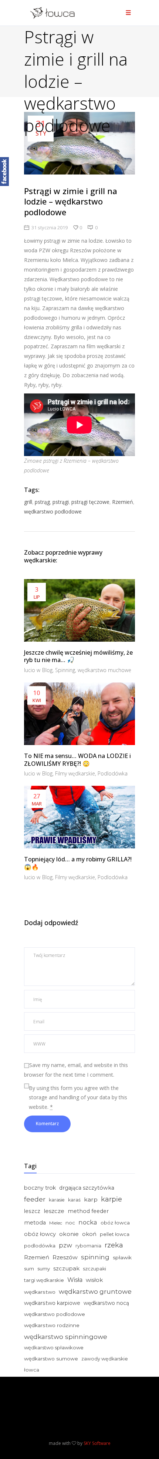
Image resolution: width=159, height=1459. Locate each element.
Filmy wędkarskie (75, 773)
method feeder (88, 1211)
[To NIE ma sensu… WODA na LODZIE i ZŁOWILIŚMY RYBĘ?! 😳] (79, 713)
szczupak (66, 1268)
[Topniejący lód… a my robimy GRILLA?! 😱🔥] (79, 817)
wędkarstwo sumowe (51, 1359)
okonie (69, 1233)
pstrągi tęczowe (90, 501)
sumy (43, 1269)
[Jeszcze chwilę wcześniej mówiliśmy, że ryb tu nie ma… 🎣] (79, 610)
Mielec (55, 1223)
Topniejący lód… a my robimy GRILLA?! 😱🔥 (78, 863)
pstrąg (42, 501)
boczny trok (40, 1187)
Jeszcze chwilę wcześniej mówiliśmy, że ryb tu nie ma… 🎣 (78, 656)
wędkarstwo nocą (106, 1303)
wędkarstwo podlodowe (53, 511)
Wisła (74, 1279)
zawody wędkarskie (104, 1359)
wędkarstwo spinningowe (65, 1336)
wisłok (94, 1280)
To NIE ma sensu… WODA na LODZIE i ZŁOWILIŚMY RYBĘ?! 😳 (77, 760)
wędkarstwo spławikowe (54, 1347)
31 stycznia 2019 (49, 227)
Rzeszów (65, 1257)
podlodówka (39, 1246)
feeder (34, 1199)
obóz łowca (115, 1223)
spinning (95, 1257)
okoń (89, 1234)
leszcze (54, 1210)
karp (91, 1199)
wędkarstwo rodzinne (52, 1325)
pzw (65, 1245)
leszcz (32, 1211)
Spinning (65, 670)
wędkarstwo (39, 1292)
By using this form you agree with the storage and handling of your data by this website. (78, 1097)
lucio (30, 670)
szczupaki (94, 1269)
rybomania (88, 1246)
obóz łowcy (40, 1234)
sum (29, 1269)
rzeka (114, 1245)
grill (28, 501)
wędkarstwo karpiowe (52, 1303)
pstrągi (61, 501)
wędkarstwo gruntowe (95, 1291)
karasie (57, 1200)
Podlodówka (113, 773)
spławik (122, 1257)
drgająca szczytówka (86, 1187)
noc (70, 1223)
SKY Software (97, 1443)
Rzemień (122, 501)
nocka (87, 1222)
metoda (35, 1222)
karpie (111, 1199)
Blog (47, 670)
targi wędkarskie (44, 1280)
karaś (74, 1200)
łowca (31, 1370)
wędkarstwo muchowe (104, 670)
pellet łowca (114, 1234)
